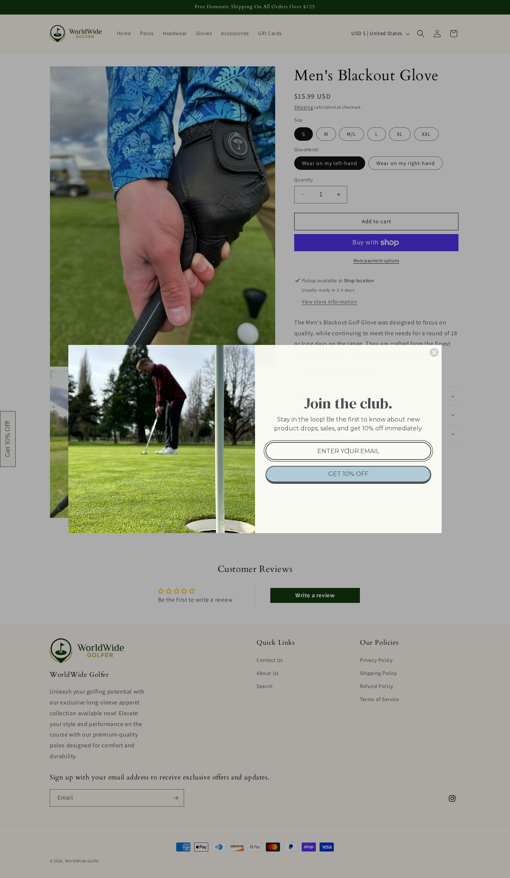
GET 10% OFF (348, 473)
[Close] (434, 352)
